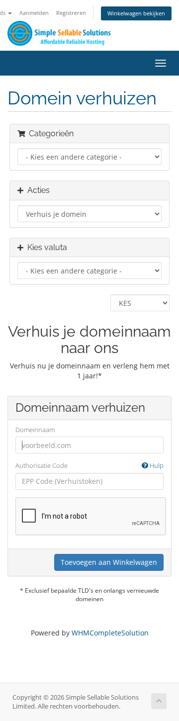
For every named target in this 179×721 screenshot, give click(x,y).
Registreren (71, 12)
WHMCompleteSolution (110, 632)
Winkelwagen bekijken (136, 13)
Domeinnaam (35, 429)
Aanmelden (34, 12)
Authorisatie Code (89, 465)
